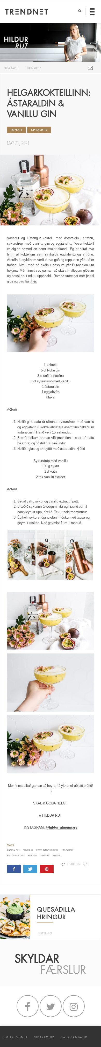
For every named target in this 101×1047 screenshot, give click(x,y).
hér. (34, 281)
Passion (45, 856)
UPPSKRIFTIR (33, 68)
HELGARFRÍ (67, 850)
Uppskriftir (39, 130)
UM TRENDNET (15, 1037)
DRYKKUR (28, 850)
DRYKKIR (16, 130)
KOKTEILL (32, 856)
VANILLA (56, 856)
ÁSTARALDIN (13, 850)
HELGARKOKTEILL (16, 856)
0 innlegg (73, 864)
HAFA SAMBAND (74, 1037)
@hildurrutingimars (61, 827)
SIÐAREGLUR (44, 1037)
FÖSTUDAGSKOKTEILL (47, 850)
